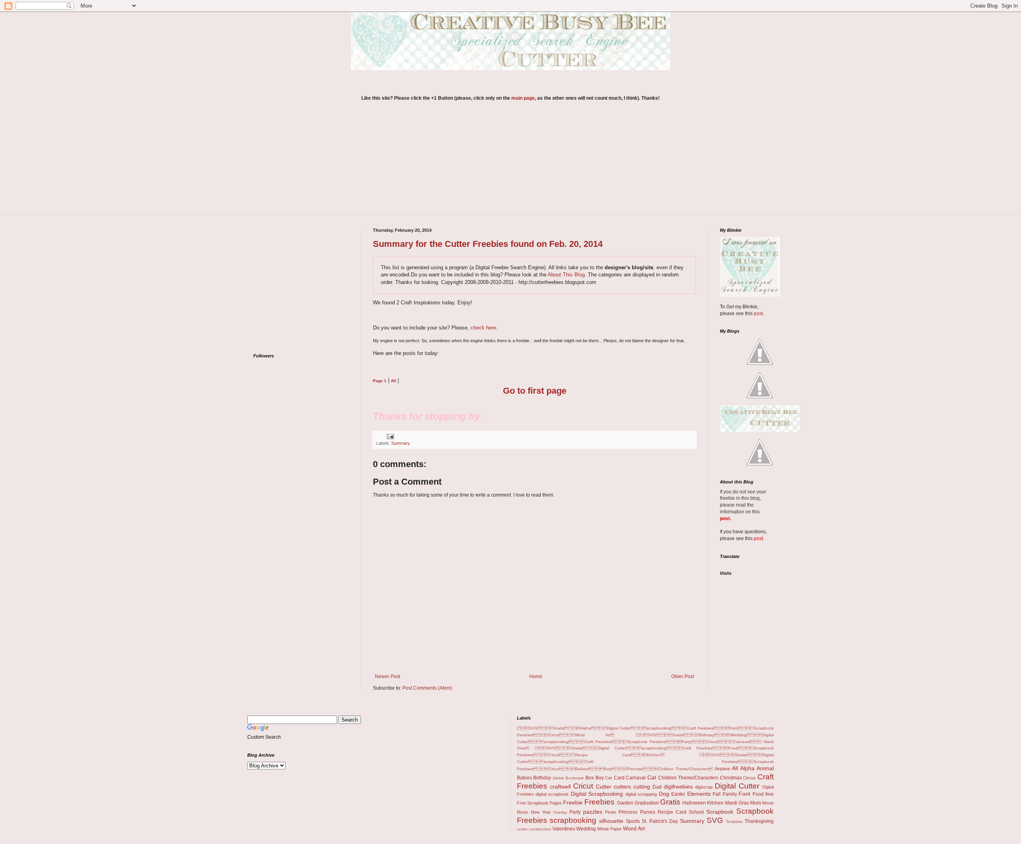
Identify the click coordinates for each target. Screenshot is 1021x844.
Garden (625, 803)
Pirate (610, 812)
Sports (633, 821)
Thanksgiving (759, 821)
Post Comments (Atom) (427, 688)
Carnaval (636, 778)
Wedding (586, 829)
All (735, 768)
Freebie (573, 802)
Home (535, 676)
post (758, 313)
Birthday (542, 778)
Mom (755, 803)
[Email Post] (389, 436)
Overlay (560, 812)
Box (589, 778)
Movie (768, 803)
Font (744, 794)
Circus (749, 777)
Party (575, 812)
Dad (657, 787)
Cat (651, 777)
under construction (534, 829)
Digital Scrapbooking (597, 794)
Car (608, 777)
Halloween (694, 803)
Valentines (563, 829)
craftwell (560, 786)
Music (522, 812)
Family (730, 794)
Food (758, 794)
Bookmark (575, 778)
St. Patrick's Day (660, 821)
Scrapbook (719, 812)
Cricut (583, 786)
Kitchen (715, 803)
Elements (699, 794)
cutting (641, 786)
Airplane (722, 768)
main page (523, 98)
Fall (717, 794)
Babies (524, 778)
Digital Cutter (737, 786)
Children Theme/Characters (688, 778)
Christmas (731, 778)
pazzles (592, 812)
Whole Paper (609, 828)
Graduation (647, 803)
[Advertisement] (510, 163)
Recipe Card (672, 812)
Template (734, 821)
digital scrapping (641, 794)
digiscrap (704, 787)
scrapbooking (573, 820)
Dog (664, 794)
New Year (541, 812)
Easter (678, 794)
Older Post (682, 676)
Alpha (747, 768)
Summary (400, 443)
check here (483, 328)
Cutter (603, 786)
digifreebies (678, 786)
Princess (628, 812)
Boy (599, 778)
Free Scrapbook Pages (539, 803)
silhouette (611, 821)
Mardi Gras (737, 803)
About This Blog (566, 275)
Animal (765, 768)
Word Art (634, 828)
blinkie (558, 778)
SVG (715, 820)
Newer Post (387, 676)
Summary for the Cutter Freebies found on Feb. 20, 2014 (488, 244)
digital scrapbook (552, 794)
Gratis (670, 802)
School (696, 812)
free (769, 794)
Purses (647, 812)
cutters (622, 786)
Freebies (599, 802)
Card (619, 778)
